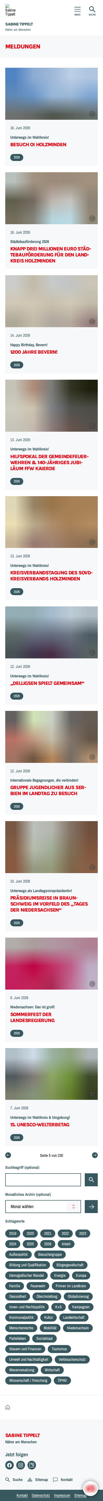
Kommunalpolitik (21, 1317)
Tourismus (59, 1349)
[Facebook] (9, 1465)
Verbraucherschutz (72, 1359)
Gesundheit (17, 1296)
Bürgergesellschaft (70, 1265)
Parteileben (17, 1338)
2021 (47, 1233)
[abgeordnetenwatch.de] (32, 1465)
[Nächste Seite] (95, 1155)
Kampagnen (81, 1307)
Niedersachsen (78, 1328)
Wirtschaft (52, 1370)
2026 (47, 1244)
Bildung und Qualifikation (27, 1265)
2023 (82, 1233)
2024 (12, 1244)
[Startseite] (8, 1407)
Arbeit (66, 1244)
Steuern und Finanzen (25, 1349)
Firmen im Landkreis (71, 1286)
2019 (12, 1233)
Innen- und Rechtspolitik (27, 1307)
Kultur (48, 1317)
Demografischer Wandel (26, 1275)
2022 (65, 1233)
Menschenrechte (21, 1328)
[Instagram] (20, 1465)
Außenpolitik (18, 1254)
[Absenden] (91, 1206)
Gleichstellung (46, 1296)
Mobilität (50, 1328)
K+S (58, 1307)
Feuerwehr (37, 1286)
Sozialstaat (44, 1338)
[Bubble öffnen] (90, 1488)
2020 (30, 1233)
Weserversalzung (21, 1370)
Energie (60, 1275)
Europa (81, 1275)
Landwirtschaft (73, 1317)
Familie (14, 1286)
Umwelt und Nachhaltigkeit (28, 1359)
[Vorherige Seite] (8, 1155)
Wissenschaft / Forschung (28, 1380)
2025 (30, 1244)
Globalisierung (78, 1296)
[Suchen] (91, 1179)
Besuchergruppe (50, 1254)
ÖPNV (62, 1380)
